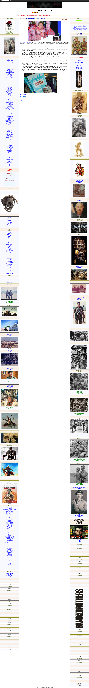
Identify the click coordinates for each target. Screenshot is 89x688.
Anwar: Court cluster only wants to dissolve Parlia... (80, 26)
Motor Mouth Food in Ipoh (9, 218)
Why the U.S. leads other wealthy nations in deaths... (80, 29)
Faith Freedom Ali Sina (9, 86)
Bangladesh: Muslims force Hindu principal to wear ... (80, 25)
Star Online (9, 139)
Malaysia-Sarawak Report (9, 123)
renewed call (47, 61)
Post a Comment (22, 99)
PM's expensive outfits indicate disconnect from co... (80, 30)
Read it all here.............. (25, 94)
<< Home (21, 100)
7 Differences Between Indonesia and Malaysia (80, 27)
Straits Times (9, 140)
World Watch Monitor (9, 160)
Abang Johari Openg (40, 46)
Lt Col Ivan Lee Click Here (11, 285)
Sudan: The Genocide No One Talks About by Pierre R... (80, 28)
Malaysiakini (9, 115)
